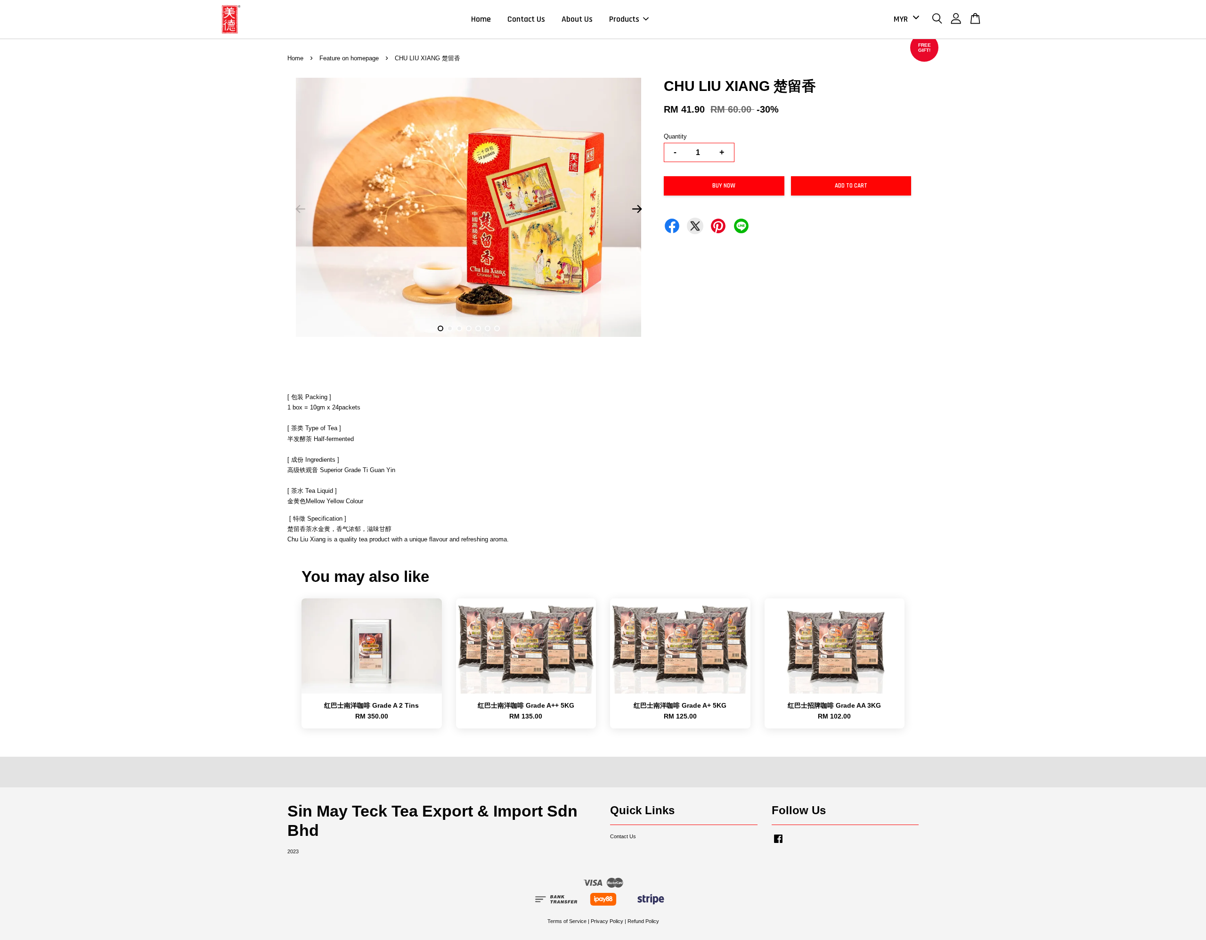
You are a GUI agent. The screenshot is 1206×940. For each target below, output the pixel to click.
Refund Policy (643, 921)
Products (624, 19)
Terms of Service (567, 921)
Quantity (675, 136)
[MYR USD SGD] (905, 19)
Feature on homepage (349, 58)
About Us (577, 19)
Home (481, 19)
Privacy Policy (607, 921)
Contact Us (526, 19)
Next (637, 209)
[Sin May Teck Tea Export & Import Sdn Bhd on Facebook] (778, 843)
